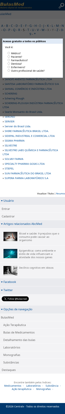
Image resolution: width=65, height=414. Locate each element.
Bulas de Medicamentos (19, 332)
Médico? (16, 53)
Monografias (11, 355)
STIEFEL (9, 168)
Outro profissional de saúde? (28, 70)
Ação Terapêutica (14, 325)
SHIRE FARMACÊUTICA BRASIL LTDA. (27, 131)
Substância (52, 385)
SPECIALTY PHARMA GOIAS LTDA (25, 163)
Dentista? (16, 63)
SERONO (10, 116)
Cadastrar (8, 216)
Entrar (6, 209)
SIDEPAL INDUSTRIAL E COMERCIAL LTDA (30, 136)
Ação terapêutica (21, 389)
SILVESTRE (11, 145)
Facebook (9, 282)
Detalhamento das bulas (19, 340)
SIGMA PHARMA (15, 140)
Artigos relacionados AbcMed (22, 224)
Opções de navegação (17, 309)
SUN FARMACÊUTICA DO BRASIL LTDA (28, 173)
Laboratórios (11, 347)
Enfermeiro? (18, 67)
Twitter (8, 290)
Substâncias (11, 362)
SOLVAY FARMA (14, 159)
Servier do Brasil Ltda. (18, 126)
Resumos (60, 193)
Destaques (9, 370)
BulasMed (7, 317)
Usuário (8, 200)
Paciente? (16, 56)
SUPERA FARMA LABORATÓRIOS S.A (26, 178)
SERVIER (9, 121)
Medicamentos (12, 385)
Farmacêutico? (19, 60)
